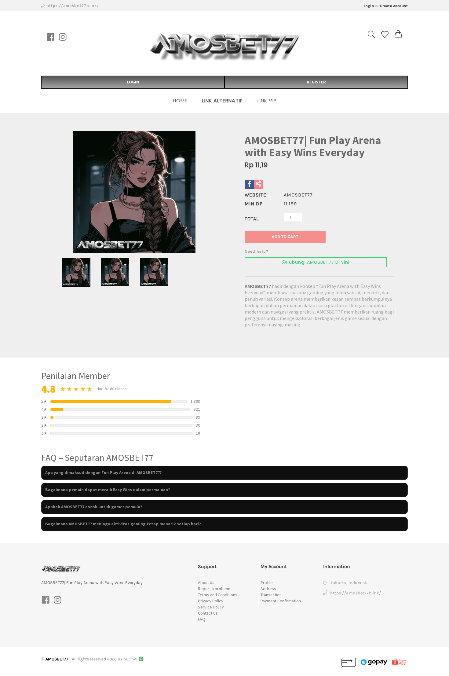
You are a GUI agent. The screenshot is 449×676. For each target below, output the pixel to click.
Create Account (394, 6)
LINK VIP (267, 100)
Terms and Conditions (217, 594)
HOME (180, 100)
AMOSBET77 (258, 286)
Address (268, 588)
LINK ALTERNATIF (222, 100)
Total (252, 219)
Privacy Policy (210, 601)
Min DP (254, 204)
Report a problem (214, 588)
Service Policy (211, 607)
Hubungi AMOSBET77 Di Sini (317, 262)
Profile (267, 582)
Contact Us (208, 613)
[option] (134, 192)
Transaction (271, 594)
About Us (206, 582)
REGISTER (316, 82)
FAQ (201, 619)
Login (369, 6)
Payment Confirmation (281, 601)
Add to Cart (285, 236)
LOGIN (133, 82)
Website (255, 195)
